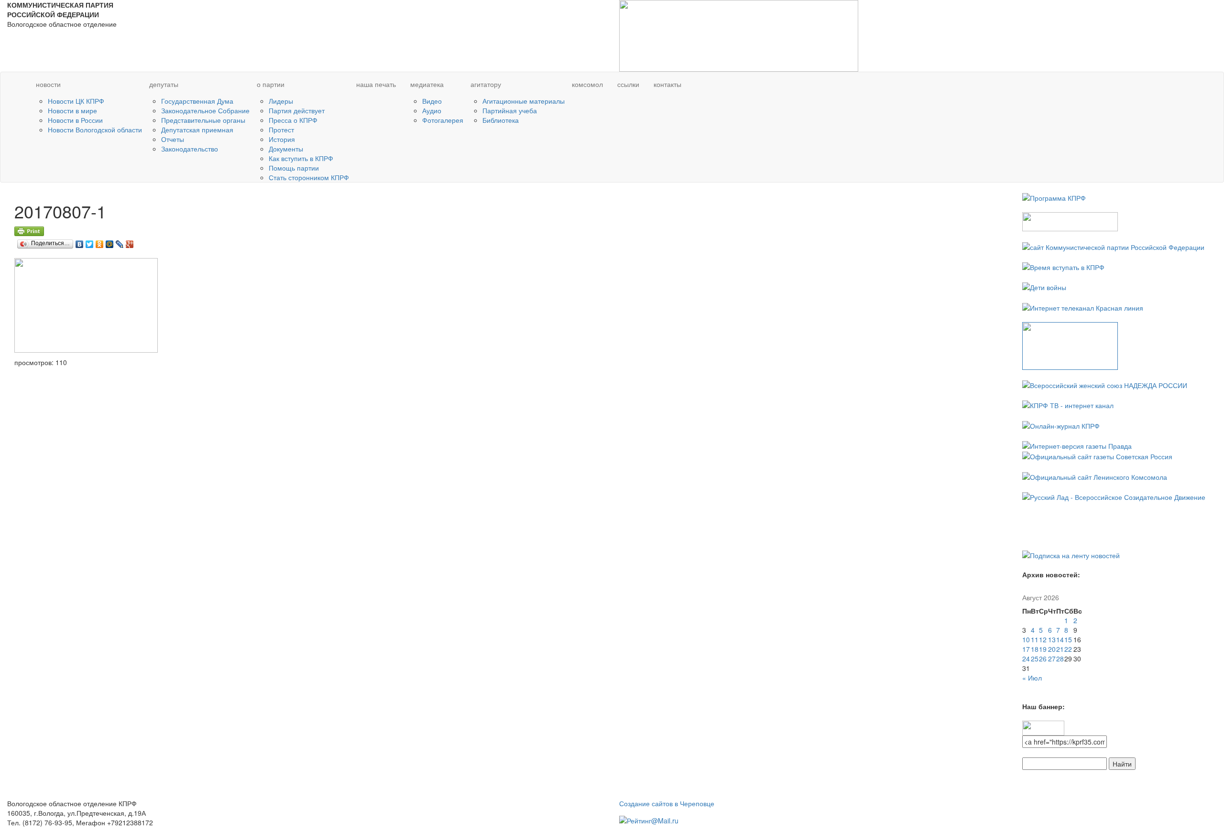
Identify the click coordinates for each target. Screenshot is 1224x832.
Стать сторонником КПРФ (309, 177)
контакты (667, 84)
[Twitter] (90, 242)
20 (1052, 649)
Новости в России (75, 120)
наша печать (376, 84)
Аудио (431, 110)
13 (1052, 639)
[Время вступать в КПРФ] (1063, 266)
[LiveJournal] (120, 242)
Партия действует (297, 110)
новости (48, 84)
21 (1060, 649)
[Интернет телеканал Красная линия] (1082, 306)
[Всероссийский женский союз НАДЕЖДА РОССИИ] (1104, 384)
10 (1026, 639)
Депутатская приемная (197, 129)
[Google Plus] (130, 242)
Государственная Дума (197, 101)
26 (1043, 658)
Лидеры (281, 101)
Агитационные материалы (523, 101)
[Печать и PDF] (29, 230)
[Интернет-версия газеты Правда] (1077, 445)
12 (1043, 639)
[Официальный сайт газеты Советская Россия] (1097, 455)
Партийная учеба (509, 110)
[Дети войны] (1044, 286)
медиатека (427, 84)
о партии (270, 84)
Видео (432, 101)
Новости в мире (72, 110)
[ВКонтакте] (80, 242)
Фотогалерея (442, 120)
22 (1068, 649)
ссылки (628, 84)
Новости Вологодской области (95, 129)
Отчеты (172, 139)
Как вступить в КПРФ (301, 158)
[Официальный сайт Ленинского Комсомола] (1094, 475)
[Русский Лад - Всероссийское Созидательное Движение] (1113, 496)
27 (1052, 658)
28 (1060, 658)
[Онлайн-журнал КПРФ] (1061, 424)
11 (1034, 639)
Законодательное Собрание (205, 110)
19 (1043, 649)
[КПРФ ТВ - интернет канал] (1068, 404)
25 (1034, 658)
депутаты (163, 84)
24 (1026, 658)
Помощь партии (294, 168)
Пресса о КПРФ (293, 120)
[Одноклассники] (100, 242)
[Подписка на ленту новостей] (1071, 554)
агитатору (485, 84)
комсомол (587, 84)
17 (1026, 649)
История (282, 139)
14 (1060, 639)
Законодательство (189, 148)
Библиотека (500, 120)
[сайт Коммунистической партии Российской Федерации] (1113, 245)
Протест (281, 129)
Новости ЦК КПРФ (76, 101)
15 (1068, 639)
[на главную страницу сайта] (11, 85)
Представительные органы (203, 120)
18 (1034, 649)
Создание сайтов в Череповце (666, 803)
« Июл (1032, 677)
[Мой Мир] (110, 242)
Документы (286, 148)
